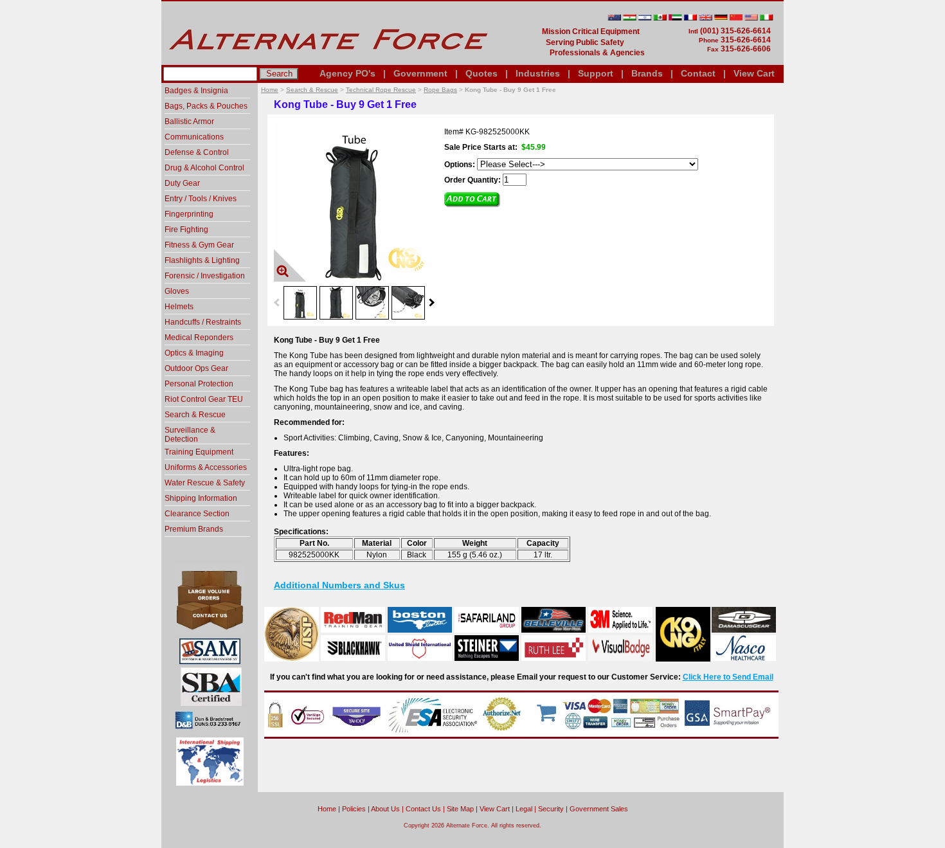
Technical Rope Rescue (381, 89)
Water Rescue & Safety (205, 482)
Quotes (481, 73)
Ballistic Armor (189, 121)
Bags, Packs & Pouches (206, 106)
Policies (354, 809)
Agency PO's (347, 73)
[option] (300, 302)
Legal (524, 809)
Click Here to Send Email (728, 676)
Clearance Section (197, 513)
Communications (194, 136)
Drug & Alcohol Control (204, 167)
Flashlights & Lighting (202, 260)
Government (420, 73)
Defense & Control (197, 152)
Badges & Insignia (196, 90)
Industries (538, 73)
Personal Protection (199, 383)
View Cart (754, 73)
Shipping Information (201, 498)
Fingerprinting (189, 214)
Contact (698, 73)
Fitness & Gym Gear (199, 244)
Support (595, 73)
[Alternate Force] (338, 59)
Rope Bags (440, 89)
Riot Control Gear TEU (204, 399)
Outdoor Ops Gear (196, 368)
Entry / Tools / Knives (201, 198)
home (327, 809)
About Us (385, 809)
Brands (647, 73)
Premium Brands (194, 529)
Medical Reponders (199, 337)
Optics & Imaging (194, 352)
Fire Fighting (186, 229)
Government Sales (599, 809)
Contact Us (423, 809)
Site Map (460, 809)
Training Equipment (199, 451)
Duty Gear (182, 183)
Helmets (179, 306)
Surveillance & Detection (190, 435)
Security (551, 809)
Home (269, 89)
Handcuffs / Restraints (203, 322)
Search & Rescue (312, 89)
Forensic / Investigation (205, 275)
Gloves (177, 291)
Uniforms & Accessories (206, 467)
